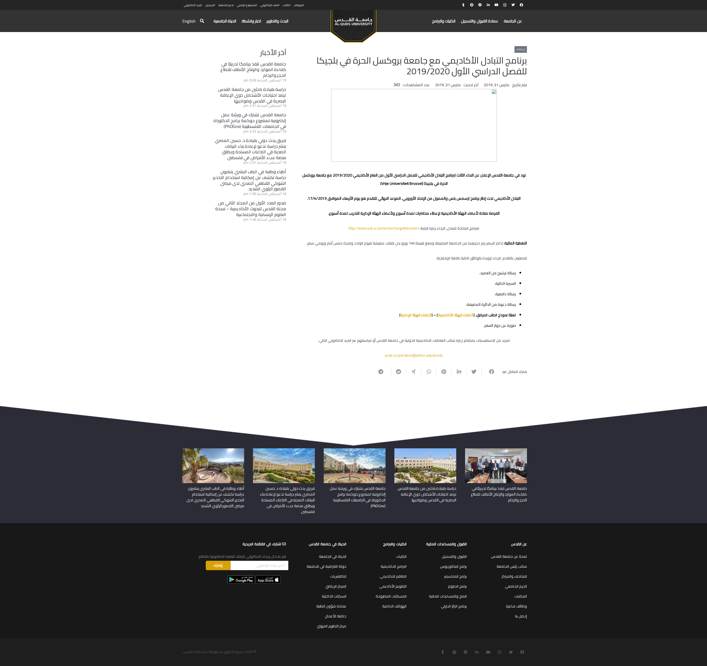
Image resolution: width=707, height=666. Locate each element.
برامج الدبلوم (457, 586)
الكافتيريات (338, 576)
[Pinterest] (471, 5)
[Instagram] (505, 5)
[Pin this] (443, 372)
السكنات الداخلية (334, 596)
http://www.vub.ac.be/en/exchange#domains (384, 228)
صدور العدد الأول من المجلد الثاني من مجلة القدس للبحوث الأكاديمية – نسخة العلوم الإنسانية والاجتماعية (250, 209)
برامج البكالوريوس (453, 566)
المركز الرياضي (335, 586)
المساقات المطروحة (391, 596)
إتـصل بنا (521, 616)
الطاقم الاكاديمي (393, 576)
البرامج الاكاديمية (394, 566)
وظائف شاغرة (516, 606)
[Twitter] (513, 5)
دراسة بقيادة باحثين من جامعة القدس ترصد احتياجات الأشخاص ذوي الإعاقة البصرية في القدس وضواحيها (252, 95)
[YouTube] (496, 5)
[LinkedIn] (488, 5)
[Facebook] (521, 5)
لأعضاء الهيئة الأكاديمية (456, 315)
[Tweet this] (474, 372)
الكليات (401, 556)
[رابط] (353, 23)
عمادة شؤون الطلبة (331, 606)
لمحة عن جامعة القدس (509, 556)
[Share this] (489, 372)
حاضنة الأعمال (335, 616)
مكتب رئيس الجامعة (512, 566)
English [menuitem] (189, 21)
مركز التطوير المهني (331, 626)
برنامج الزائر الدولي (454, 606)
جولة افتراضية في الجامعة (326, 566)
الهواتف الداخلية (394, 606)
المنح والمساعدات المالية (448, 596)
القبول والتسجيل (454, 556)
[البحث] (202, 21)
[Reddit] (480, 5)
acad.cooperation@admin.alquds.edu (414, 355)
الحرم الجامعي (516, 586)
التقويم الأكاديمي (393, 586)
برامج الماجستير (455, 576)
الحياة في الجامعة (332, 556)
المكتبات (520, 596)
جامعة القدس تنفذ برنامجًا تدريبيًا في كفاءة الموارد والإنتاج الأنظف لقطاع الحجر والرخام (253, 70)
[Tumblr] (463, 5)
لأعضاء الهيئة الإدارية (416, 315)
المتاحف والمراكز (514, 576)
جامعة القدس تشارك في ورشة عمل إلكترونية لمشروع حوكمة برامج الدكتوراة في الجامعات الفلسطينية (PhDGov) (249, 120)
